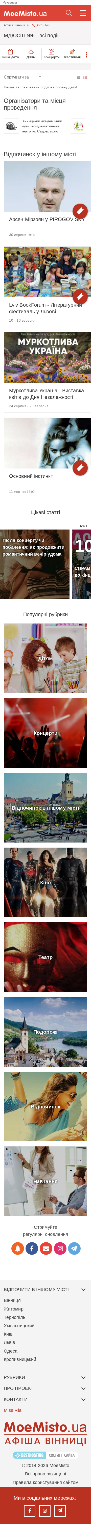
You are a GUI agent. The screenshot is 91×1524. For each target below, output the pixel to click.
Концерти (52, 57)
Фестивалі (72, 57)
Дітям (31, 57)
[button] (87, 54)
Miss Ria (12, 1410)
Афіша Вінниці (14, 25)
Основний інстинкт (31, 476)
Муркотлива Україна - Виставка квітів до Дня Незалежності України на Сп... (46, 394)
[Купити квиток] (80, 211)
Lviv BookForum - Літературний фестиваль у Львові (45, 308)
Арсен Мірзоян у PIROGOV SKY (47, 219)
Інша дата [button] (10, 57)
